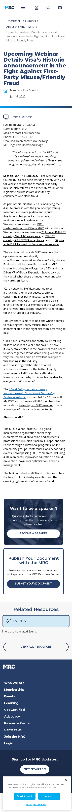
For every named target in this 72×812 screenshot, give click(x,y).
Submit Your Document (33, 583)
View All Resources (36, 646)
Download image (32, 145)
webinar (29, 393)
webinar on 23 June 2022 (28, 228)
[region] (37, 793)
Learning (11, 703)
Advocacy (12, 716)
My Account (36, 7)
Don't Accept (24, 796)
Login (8, 743)
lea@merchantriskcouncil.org (29, 141)
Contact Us (12, 730)
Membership (14, 690)
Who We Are (14, 683)
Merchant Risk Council (22, 21)
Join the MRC (14, 737)
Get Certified (14, 710)
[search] (48, 7)
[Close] (65, 779)
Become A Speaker (33, 533)
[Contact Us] (59, 7)
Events (19, 621)
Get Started (35, 769)
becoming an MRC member (36, 405)
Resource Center (17, 723)
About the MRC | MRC (20, 27)
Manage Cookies (36, 804)
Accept (49, 796)
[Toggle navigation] (23, 7)
